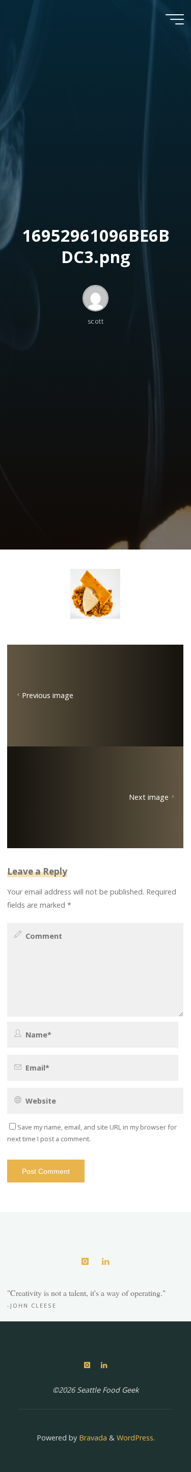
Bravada (92, 1437)
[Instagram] (85, 1261)
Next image (149, 797)
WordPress (135, 1437)
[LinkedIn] (105, 1261)
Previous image (47, 696)
